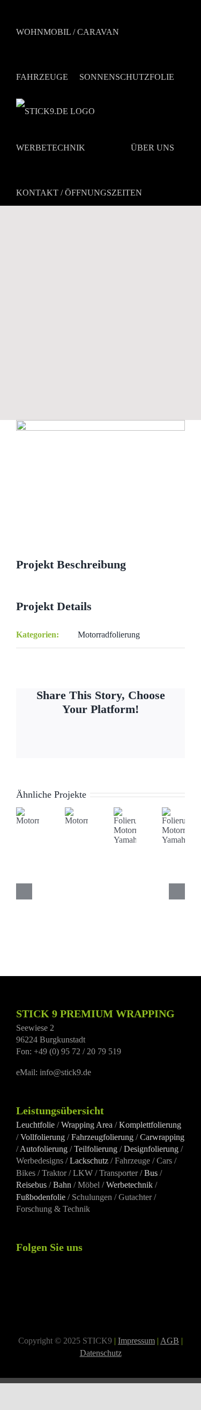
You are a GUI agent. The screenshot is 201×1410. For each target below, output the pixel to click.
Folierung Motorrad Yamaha (133, 838)
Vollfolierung (42, 1137)
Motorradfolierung (109, 634)
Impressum (136, 1340)
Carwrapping (162, 1137)
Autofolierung (44, 1148)
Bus (151, 1173)
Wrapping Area (87, 1124)
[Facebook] (19, 1261)
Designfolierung (151, 1148)
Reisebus (31, 1184)
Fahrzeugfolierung (102, 1137)
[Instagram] (34, 1261)
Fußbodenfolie (40, 1197)
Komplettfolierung (150, 1124)
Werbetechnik (129, 1184)
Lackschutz (89, 1160)
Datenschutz (101, 1353)
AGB (169, 1340)
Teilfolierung (95, 1148)
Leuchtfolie (35, 1124)
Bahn (62, 1184)
